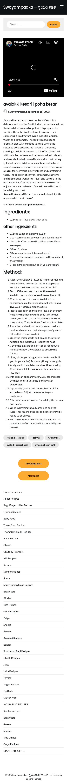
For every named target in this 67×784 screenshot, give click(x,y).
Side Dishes (9, 737)
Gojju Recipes (11, 611)
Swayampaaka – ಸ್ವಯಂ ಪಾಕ (29, 7)
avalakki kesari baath (17, 444)
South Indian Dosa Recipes (18, 584)
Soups (6, 578)
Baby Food (9, 518)
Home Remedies (12, 491)
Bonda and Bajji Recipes (16, 651)
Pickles (7, 598)
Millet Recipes (11, 498)
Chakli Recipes (11, 657)
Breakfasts (9, 591)
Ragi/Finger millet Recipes (17, 505)
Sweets (7, 631)
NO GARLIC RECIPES (15, 704)
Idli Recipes (9, 558)
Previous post (33, 463)
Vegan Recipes (11, 684)
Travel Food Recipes (14, 525)
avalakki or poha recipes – (30, 204)
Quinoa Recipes (12, 511)
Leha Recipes (10, 671)
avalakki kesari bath (45, 444)
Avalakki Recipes (15, 437)
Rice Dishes (9, 604)
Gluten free (54, 437)
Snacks (7, 624)
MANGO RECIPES (13, 750)
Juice (6, 664)
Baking (7, 644)
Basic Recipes (10, 538)
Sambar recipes (11, 571)
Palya (6, 618)
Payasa (7, 677)
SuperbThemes (33, 778)
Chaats (7, 545)
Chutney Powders (13, 551)
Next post (33, 475)
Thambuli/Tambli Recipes (17, 531)
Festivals (36, 437)
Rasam (7, 564)
